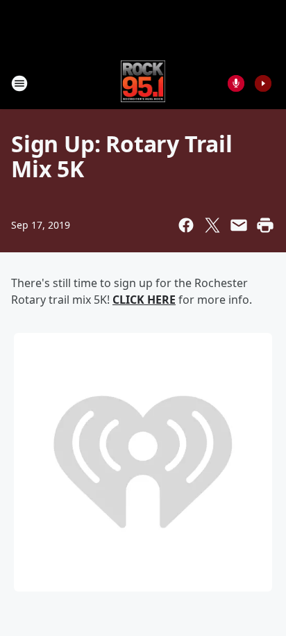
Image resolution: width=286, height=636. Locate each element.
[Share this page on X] (212, 225)
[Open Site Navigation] (19, 83)
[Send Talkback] (236, 83)
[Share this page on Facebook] (186, 225)
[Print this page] (265, 225)
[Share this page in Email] (239, 225)
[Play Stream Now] (263, 83)
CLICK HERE (144, 299)
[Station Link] (143, 83)
